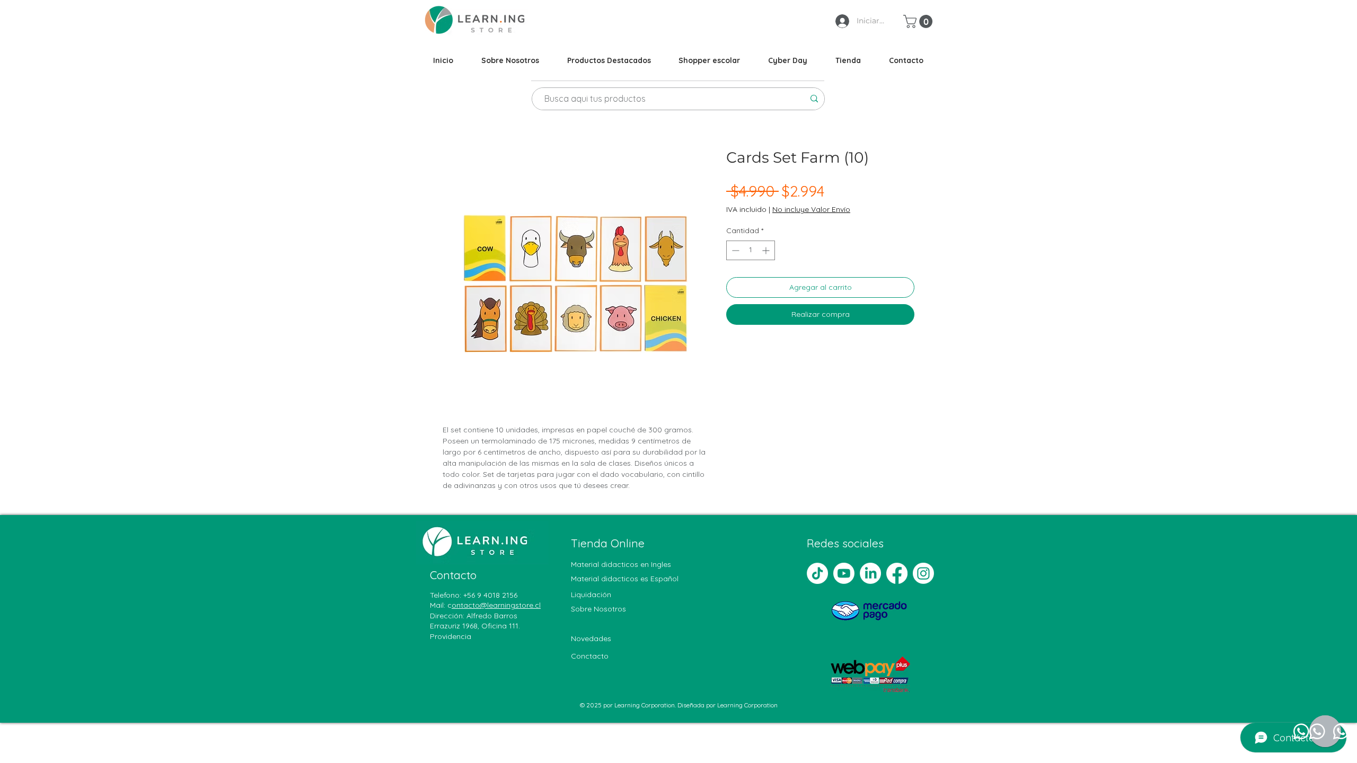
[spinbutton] (750, 250)
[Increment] (766, 250)
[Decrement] (734, 250)
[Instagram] (923, 573)
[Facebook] (896, 573)
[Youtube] (843, 573)
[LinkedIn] (870, 573)
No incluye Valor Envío (811, 209)
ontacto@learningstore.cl (496, 605)
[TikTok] (817, 573)
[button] (919, 21)
